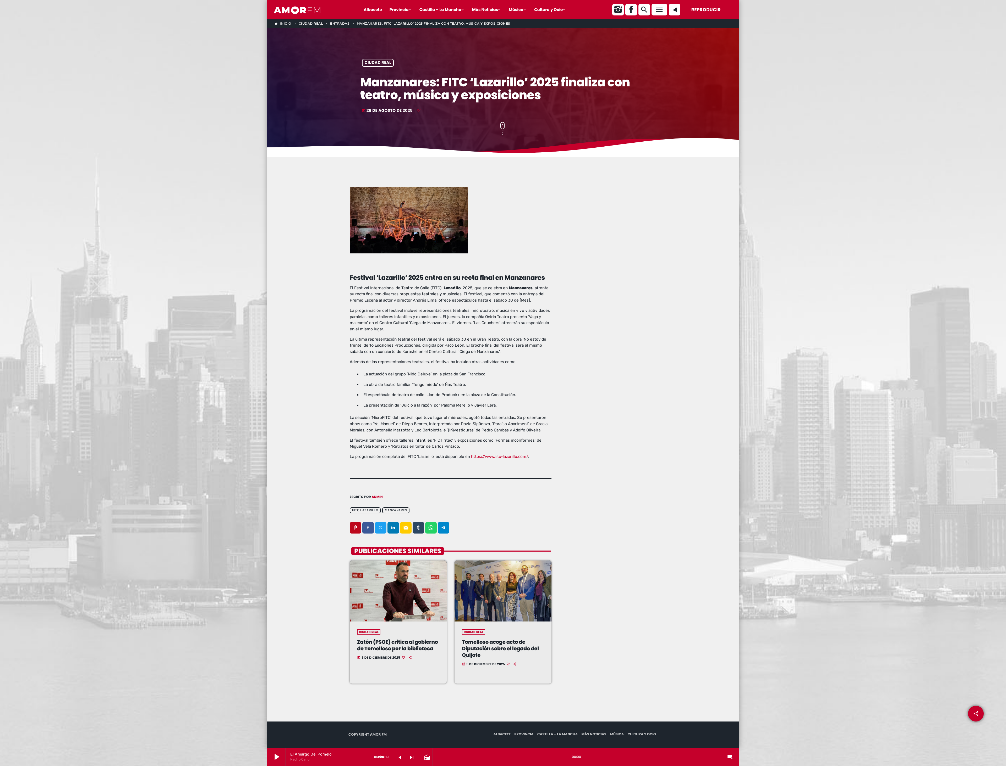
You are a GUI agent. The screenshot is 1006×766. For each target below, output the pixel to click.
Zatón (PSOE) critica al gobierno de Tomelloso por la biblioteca (397, 645)
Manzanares (396, 510)
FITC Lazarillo (365, 510)
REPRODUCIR (706, 10)
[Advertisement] (610, 225)
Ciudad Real (378, 63)
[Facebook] (631, 9)
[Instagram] (618, 9)
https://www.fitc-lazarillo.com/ (499, 456)
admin (377, 497)
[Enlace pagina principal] (297, 10)
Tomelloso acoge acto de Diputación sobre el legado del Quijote (500, 648)
